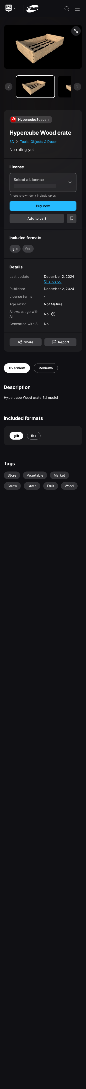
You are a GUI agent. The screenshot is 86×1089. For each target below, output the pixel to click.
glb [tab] (16, 436)
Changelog (53, 281)
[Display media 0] (35, 86)
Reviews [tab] (46, 368)
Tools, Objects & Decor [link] (38, 141)
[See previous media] (8, 87)
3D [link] (12, 141)
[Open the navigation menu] (77, 8)
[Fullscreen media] (76, 31)
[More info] (53, 314)
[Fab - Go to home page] (32, 8)
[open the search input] (67, 8)
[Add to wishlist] (71, 218)
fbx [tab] (34, 436)
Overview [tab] (17, 368)
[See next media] (77, 87)
